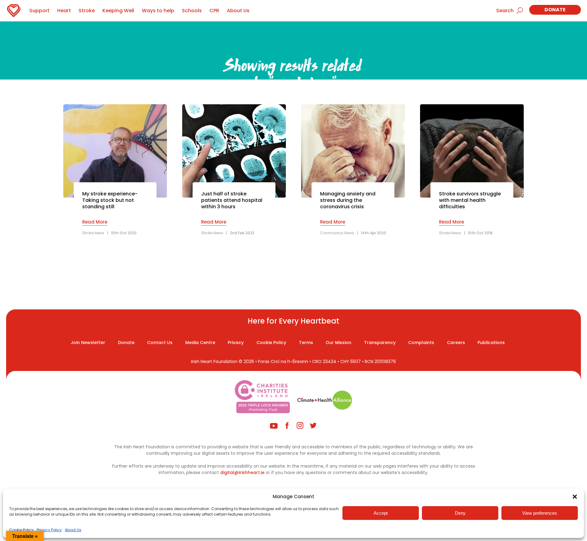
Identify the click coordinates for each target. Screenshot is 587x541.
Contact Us (159, 342)
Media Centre (200, 342)
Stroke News (93, 232)
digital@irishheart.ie (242, 472)
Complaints (421, 342)
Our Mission (338, 342)
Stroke (87, 10)
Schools (192, 10)
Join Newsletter (88, 342)
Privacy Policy (49, 529)
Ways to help (158, 10)
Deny (460, 513)
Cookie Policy (21, 529)
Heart (64, 10)
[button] (575, 497)
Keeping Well (118, 10)
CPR (214, 10)
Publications (491, 342)
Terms (306, 342)
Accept (381, 513)
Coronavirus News (337, 232)
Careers (456, 342)
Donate (555, 9)
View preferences (539, 513)
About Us (73, 529)
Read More (94, 222)
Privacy (236, 342)
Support (39, 10)
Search (505, 10)
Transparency (380, 342)
